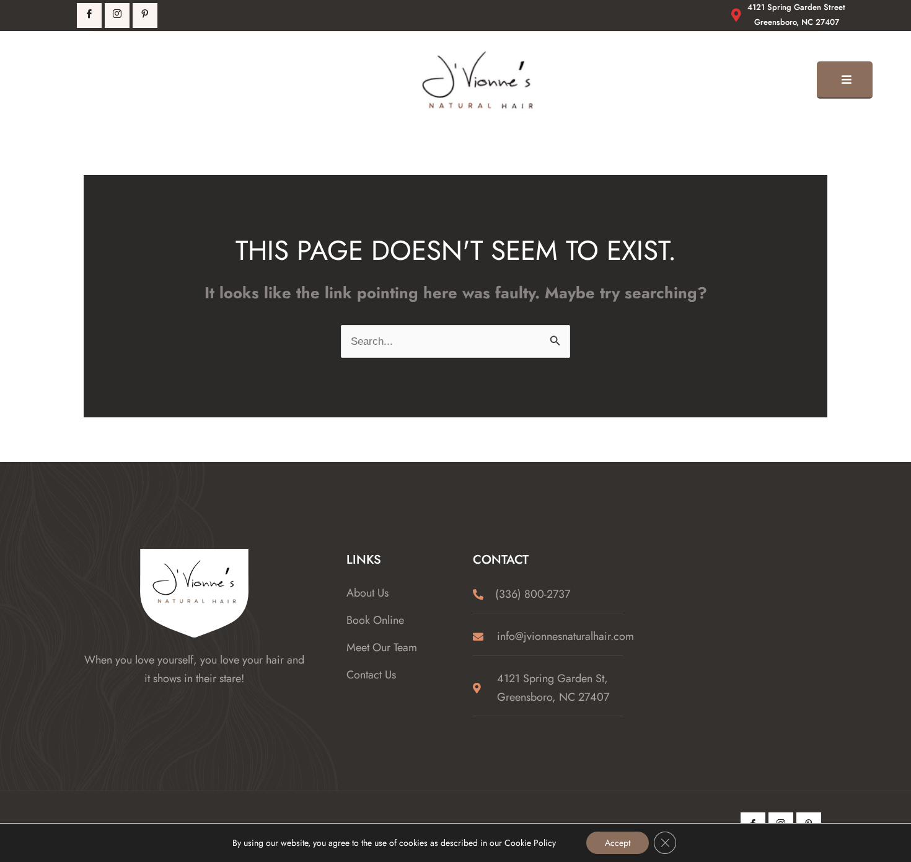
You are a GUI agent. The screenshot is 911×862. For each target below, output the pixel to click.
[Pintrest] (145, 15)
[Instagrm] (117, 15)
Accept (617, 843)
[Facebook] (89, 15)
